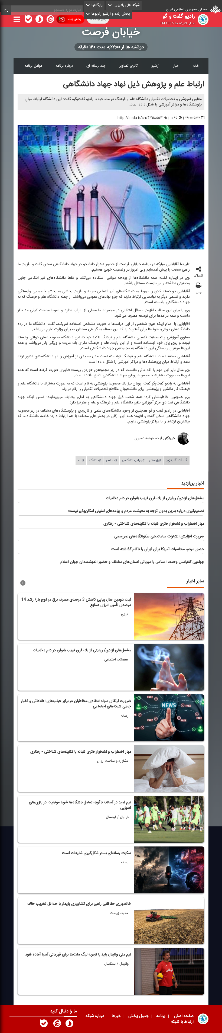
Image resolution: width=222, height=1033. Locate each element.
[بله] (28, 20)
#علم (81, 460)
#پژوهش (155, 460)
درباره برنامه (64, 66)
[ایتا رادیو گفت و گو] (56, 1024)
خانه (196, 66)
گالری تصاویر (128, 66)
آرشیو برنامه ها (98, 19)
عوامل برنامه (33, 66)
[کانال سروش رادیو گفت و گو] (69, 1024)
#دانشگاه (95, 460)
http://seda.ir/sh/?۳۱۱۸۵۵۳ (140, 118)
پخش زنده (74, 19)
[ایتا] (50, 20)
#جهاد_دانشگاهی (133, 460)
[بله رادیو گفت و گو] (44, 1024)
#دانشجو (111, 460)
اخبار (176, 66)
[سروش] (39, 20)
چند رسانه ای (96, 66)
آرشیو (155, 66)
